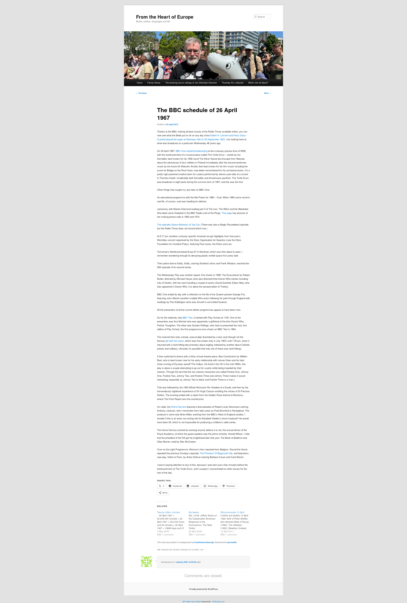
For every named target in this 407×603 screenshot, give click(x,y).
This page (227, 213)
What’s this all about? (258, 82)
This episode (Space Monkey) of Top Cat (178, 224)
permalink (232, 542)
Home (139, 82)
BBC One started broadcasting (191, 150)
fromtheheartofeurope (204, 542)
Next (267, 93)
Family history (153, 82)
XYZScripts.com (218, 601)
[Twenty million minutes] (173, 523)
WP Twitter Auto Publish (192, 601)
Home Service (178, 406)
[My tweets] (204, 523)
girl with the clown (175, 340)
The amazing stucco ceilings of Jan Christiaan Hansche (191, 82)
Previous (141, 93)
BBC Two (187, 317)
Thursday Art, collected (232, 82)
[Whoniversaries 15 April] (236, 523)
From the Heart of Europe (164, 16)
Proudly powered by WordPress (203, 589)
